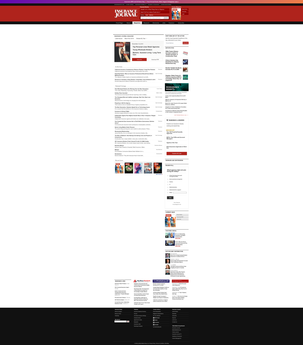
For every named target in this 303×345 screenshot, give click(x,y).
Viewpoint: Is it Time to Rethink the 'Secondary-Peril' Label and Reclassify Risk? (175, 107)
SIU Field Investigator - (122, 300)
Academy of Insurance (153, 4)
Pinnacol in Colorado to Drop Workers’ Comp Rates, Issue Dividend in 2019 (135, 79)
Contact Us (174, 322)
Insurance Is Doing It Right (122, 111)
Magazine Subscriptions (158, 313)
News (128, 23)
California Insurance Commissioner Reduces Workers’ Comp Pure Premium (135, 69)
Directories (156, 23)
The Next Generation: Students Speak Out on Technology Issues (132, 107)
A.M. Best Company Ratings (140, 315)
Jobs (163, 23)
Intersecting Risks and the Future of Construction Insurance (141, 294)
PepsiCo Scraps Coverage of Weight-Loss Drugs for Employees (160, 296)
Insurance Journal (176, 327)
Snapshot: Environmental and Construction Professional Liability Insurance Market (141, 285)
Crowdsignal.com (177, 204)
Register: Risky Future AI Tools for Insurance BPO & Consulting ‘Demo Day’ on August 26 (173, 78)
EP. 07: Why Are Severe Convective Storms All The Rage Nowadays (181, 244)
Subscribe (184, 11)
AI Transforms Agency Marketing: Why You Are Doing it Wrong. (179, 289)
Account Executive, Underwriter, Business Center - (122, 302)
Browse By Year (140, 38)
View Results (177, 202)
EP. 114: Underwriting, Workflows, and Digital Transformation (180, 236)
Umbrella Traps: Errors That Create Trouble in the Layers (142, 303)
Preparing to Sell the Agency (122, 103)
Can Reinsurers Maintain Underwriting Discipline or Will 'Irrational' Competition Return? (176, 111)
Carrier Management (166, 4)
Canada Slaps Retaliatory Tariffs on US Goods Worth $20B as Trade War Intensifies (161, 289)
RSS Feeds (157, 317)
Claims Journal (130, 4)
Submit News (175, 311)
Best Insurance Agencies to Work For (177, 147)
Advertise (174, 313)
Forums (135, 313)
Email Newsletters (157, 311)
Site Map (167, 343)
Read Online (184, 9)
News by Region (118, 311)
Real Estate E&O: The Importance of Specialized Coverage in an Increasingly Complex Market (141, 290)
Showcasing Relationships (122, 131)
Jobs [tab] (147, 15)
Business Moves (119, 145)
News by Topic (118, 313)
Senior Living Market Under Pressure (125, 127)
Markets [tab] (151, 15)
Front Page (119, 23)
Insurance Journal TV (140, 4)
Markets (117, 149)
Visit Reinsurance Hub (180, 115)
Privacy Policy (152, 343)
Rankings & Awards (138, 326)
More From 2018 (129, 38)
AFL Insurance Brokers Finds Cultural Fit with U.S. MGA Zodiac (132, 141)
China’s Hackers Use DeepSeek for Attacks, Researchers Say (172, 61)
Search (166, 17)
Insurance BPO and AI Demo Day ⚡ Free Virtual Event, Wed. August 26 (151, 1)
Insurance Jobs (137, 324)
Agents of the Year (172, 143)
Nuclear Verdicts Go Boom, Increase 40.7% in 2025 (174, 68)
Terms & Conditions (160, 343)
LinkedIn (156, 324)
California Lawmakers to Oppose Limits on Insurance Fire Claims (160, 300)
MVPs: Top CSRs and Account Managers (176, 138)
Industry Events (137, 317)
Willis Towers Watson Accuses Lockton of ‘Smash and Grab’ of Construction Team (172, 53)
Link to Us (174, 319)
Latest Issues (118, 38)
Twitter (156, 320)
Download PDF (155, 59)
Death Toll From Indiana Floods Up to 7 (150, 12)
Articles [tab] (142, 15)
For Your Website (156, 315)
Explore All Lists (176, 153)
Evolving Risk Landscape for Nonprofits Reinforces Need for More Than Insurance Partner (141, 299)
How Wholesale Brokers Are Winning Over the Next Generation (132, 89)
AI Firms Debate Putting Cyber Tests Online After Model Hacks (160, 293)
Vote (170, 197)
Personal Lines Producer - (122, 297)
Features (171, 23)
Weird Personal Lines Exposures (179, 284)
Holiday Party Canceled (121, 93)
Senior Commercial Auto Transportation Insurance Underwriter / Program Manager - (122, 293)
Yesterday (117, 315)
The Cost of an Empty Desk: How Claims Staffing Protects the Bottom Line (179, 297)
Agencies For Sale (138, 319)
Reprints (174, 317)
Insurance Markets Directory (140, 311)
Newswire (136, 322)
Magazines (137, 23)
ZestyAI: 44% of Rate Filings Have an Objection (152, 9)
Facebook (156, 322)
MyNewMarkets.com (119, 4)
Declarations (118, 154)
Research (146, 23)
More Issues (159, 174)
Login (183, 14)
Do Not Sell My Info (157, 327)
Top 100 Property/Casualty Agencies (174, 132)
